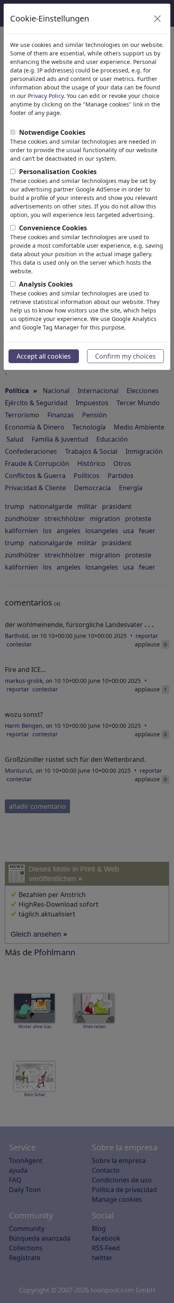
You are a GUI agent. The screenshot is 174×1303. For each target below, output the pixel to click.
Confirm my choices (125, 356)
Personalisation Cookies (58, 171)
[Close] (157, 18)
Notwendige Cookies (52, 132)
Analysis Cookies (46, 284)
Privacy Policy (46, 96)
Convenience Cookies (53, 227)
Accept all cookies (44, 356)
